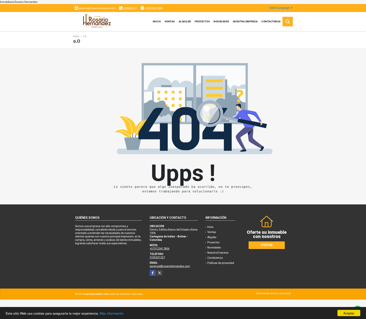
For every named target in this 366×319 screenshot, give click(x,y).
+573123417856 (153, 8)
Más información (111, 313)
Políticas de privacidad (220, 262)
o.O (84, 36)
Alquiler (185, 21)
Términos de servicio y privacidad (273, 293)
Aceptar (348, 313)
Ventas (170, 21)
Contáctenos (271, 21)
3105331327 (130, 8)
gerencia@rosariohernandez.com (170, 266)
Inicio (157, 21)
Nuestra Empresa (245, 21)
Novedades (221, 21)
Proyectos (202, 21)
